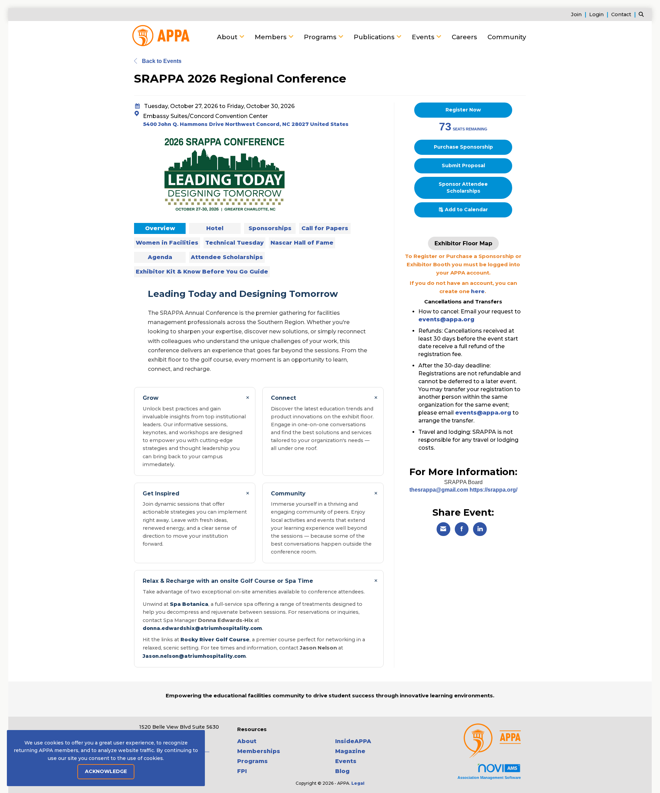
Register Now (463, 110)
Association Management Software (489, 777)
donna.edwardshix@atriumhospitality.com (202, 628)
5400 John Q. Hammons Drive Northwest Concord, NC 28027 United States (246, 124)
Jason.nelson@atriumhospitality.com (194, 656)
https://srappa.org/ (493, 490)
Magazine (350, 751)
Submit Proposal (463, 165)
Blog (342, 771)
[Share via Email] (443, 529)
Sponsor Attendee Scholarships (463, 187)
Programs (321, 37)
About (228, 37)
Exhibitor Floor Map (463, 243)
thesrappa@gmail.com (439, 490)
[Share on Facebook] (462, 529)
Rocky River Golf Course (215, 639)
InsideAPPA (353, 741)
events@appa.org (446, 319)
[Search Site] (643, 14)
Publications (375, 37)
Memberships (258, 751)
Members (271, 37)
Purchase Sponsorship (463, 147)
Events (424, 37)
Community (506, 37)
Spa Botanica (189, 604)
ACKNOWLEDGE (106, 771)
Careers (464, 37)
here (478, 291)
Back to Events (161, 61)
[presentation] (160, 228)
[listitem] (579, 14)
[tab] (160, 228)
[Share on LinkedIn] (480, 529)
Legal (357, 783)
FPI (242, 771)
